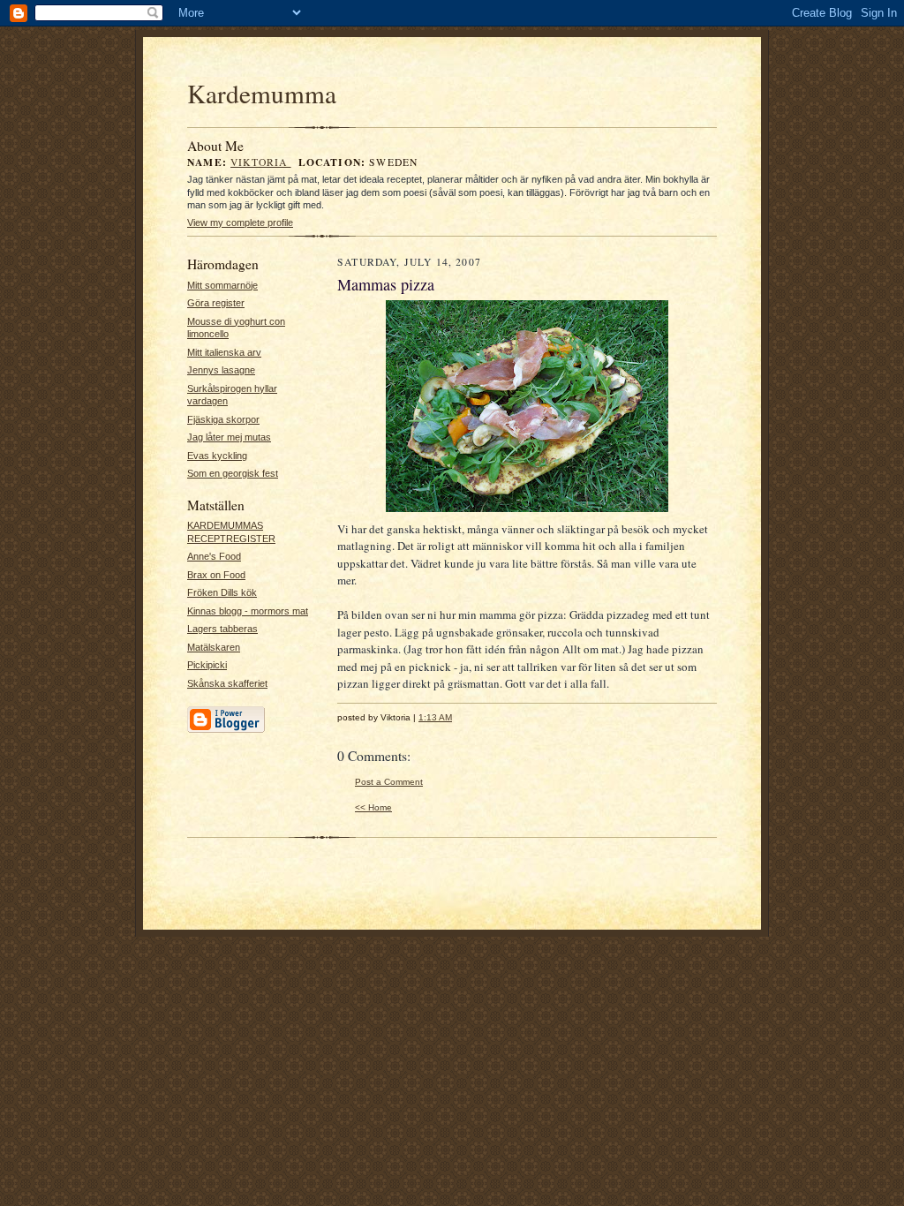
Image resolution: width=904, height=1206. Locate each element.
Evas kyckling (217, 455)
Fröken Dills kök (222, 592)
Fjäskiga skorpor (223, 419)
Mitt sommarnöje (222, 285)
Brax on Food (216, 574)
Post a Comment (389, 782)
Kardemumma (261, 93)
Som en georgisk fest (232, 473)
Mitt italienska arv (224, 352)
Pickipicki (207, 665)
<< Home (373, 807)
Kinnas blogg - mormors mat (247, 611)
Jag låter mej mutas (229, 437)
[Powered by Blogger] (226, 730)
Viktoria (260, 162)
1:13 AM (435, 717)
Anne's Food (214, 556)
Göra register (216, 303)
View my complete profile (240, 222)
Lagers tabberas (222, 628)
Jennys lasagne (221, 370)
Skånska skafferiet (227, 683)
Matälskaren (213, 647)
